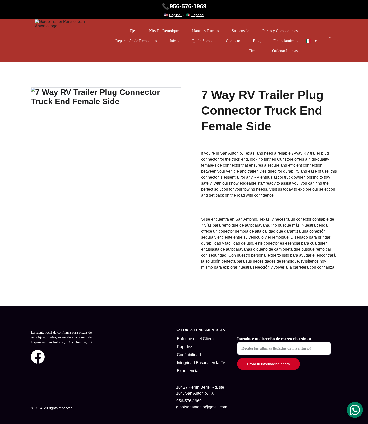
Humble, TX (84, 342)
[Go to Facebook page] (38, 357)
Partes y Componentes (280, 31)
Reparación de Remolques (136, 41)
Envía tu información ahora (268, 364)
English (175, 15)
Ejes (133, 31)
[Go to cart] (330, 41)
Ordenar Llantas (285, 51)
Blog (257, 41)
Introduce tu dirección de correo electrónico (274, 339)
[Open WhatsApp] (355, 410)
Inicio (174, 41)
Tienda (254, 51)
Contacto (233, 41)
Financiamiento (285, 41)
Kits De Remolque (164, 31)
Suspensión (241, 31)
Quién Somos (202, 41)
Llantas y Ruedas (205, 31)
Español (197, 15)
